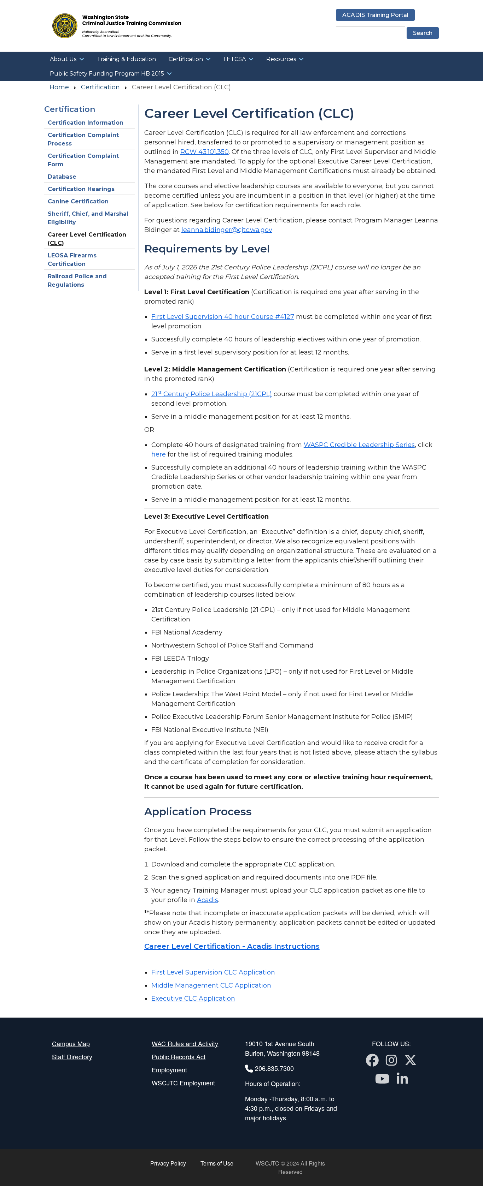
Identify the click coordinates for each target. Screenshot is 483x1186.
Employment (169, 1069)
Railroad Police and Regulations (77, 280)
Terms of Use (216, 1163)
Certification (186, 59)
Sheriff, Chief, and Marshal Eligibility (88, 218)
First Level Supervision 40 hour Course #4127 (222, 317)
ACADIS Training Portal (375, 15)
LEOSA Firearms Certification (72, 259)
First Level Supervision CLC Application (213, 972)
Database (62, 176)
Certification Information (85, 122)
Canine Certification (78, 201)
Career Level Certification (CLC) (87, 238)
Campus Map (71, 1043)
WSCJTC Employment (183, 1082)
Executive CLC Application (193, 998)
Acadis (207, 900)
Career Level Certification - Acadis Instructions (232, 946)
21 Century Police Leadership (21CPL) (211, 394)
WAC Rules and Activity (185, 1043)
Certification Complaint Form (83, 160)
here (158, 454)
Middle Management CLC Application (211, 985)
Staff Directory (72, 1056)
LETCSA (234, 59)
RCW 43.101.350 (204, 152)
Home (59, 87)
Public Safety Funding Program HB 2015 (107, 73)
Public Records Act (178, 1056)
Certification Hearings (81, 189)
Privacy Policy (168, 1163)
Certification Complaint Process (83, 139)
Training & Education (126, 59)
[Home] (139, 26)
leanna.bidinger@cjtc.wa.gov (226, 230)
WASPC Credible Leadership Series (359, 445)
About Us (63, 59)
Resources (281, 59)
